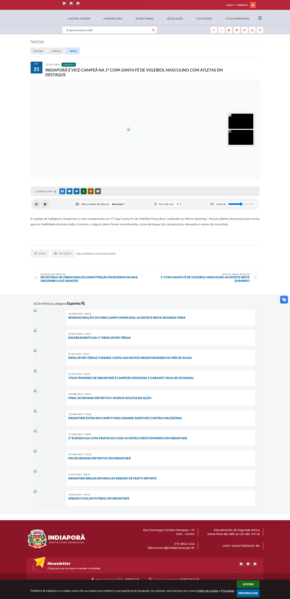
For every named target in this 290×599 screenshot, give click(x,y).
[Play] (36, 204)
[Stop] (45, 204)
